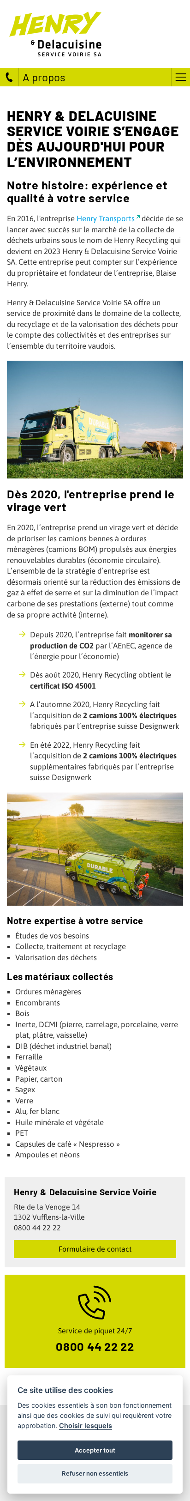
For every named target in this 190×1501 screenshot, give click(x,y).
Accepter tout (95, 1450)
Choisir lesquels (85, 1425)
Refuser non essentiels (95, 1473)
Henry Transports (106, 218)
